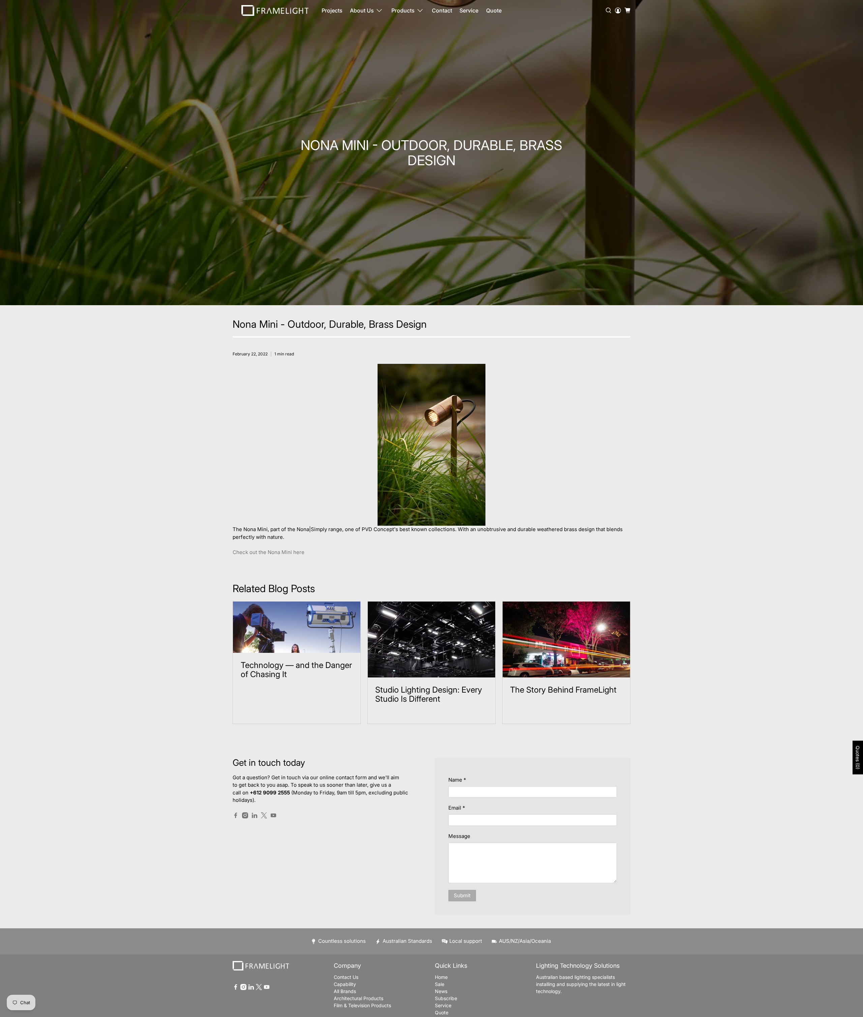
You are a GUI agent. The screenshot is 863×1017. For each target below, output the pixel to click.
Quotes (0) (858, 757)
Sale (439, 984)
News (441, 991)
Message (459, 836)
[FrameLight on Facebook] (236, 816)
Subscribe (446, 998)
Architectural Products (358, 998)
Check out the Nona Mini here (268, 552)
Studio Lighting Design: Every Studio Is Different (428, 694)
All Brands (345, 991)
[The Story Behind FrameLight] (566, 639)
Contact (442, 10)
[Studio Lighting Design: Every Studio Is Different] (431, 639)
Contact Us (346, 977)
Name (457, 780)
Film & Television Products (362, 1005)
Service (468, 10)
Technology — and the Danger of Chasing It (296, 669)
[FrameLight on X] (264, 816)
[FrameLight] (275, 10)
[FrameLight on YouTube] (273, 816)
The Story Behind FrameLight (563, 690)
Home (441, 977)
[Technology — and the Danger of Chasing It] (296, 627)
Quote (494, 10)
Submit (462, 895)
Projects (332, 10)
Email (456, 808)
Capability (345, 984)
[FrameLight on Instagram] (245, 816)
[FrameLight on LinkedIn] (254, 816)
